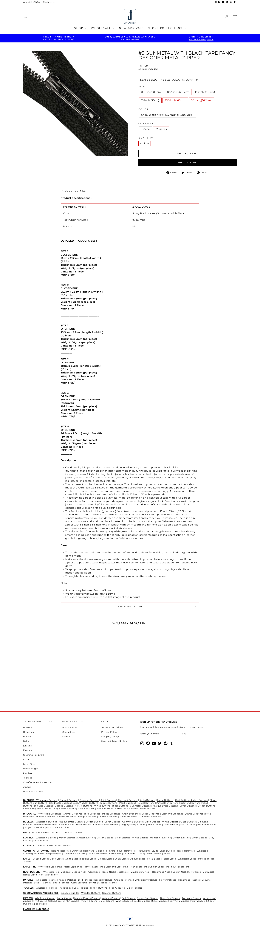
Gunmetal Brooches (150, 816)
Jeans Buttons (148, 808)
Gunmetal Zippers (179, 901)
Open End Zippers (170, 898)
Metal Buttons (165, 800)
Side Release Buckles (45, 824)
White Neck (51, 875)
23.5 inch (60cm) (175, 100)
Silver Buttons (188, 806)
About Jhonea (70, 727)
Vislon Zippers (89, 901)
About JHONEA (31, 2)
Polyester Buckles (34, 827)
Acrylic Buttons (83, 806)
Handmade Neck (161, 872)
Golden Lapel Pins (159, 867)
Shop (79, 28)
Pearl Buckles (187, 824)
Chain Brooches (131, 814)
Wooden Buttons (91, 893)
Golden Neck (179, 872)
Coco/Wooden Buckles (105, 824)
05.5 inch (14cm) (151, 92)
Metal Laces (153, 859)
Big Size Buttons (43, 806)
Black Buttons (120, 806)
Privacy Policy (109, 732)
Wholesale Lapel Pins (50, 867)
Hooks (167, 853)
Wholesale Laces (187, 859)
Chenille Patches (123, 880)
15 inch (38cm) (150, 100)
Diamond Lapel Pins (116, 867)
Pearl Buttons (127, 803)
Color (143, 109)
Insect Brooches (111, 814)
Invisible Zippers (111, 898)
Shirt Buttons (108, 800)
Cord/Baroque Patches (83, 882)
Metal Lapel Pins (73, 867)
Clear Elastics (41, 840)
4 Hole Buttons (86, 808)
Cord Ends (130, 853)
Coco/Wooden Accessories (38, 782)
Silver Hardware (126, 851)
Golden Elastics (181, 837)
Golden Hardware (105, 851)
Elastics (27, 746)
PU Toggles (65, 888)
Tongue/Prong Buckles (133, 824)
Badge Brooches (87, 816)
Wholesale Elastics (46, 837)
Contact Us (49, 2)
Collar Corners (154, 853)
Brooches (28, 732)
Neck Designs (30, 768)
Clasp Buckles (188, 822)
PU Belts (57, 832)
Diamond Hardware (74, 853)
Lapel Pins (28, 764)
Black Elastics (122, 837)
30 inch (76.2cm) (201, 100)
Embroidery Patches (146, 880)
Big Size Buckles (206, 824)
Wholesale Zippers (45, 898)
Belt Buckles (155, 824)
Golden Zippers (142, 901)
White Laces (71, 859)
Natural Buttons (145, 803)
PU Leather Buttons (167, 803)
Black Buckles (152, 822)
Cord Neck (94, 872)
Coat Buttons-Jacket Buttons (191, 800)
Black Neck (37, 875)
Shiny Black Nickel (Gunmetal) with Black (167, 114)
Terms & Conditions (112, 727)
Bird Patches (85, 880)
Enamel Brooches (45, 816)
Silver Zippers (159, 901)
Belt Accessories (60, 851)
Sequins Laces (88, 859)
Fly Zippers (39, 901)
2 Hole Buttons (105, 808)
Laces (26, 759)
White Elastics (140, 837)
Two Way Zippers (191, 898)
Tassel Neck (108, 872)
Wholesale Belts (41, 832)
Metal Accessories (97, 853)
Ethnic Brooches (194, 814)
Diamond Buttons (190, 803)
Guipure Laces (137, 859)
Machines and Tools (34, 791)
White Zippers (124, 901)
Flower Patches (167, 880)
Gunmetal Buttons (140, 806)
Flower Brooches (67, 816)
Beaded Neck (79, 872)
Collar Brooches (150, 814)
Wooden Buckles (70, 893)
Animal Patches (67, 880)
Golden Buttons (206, 806)
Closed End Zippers (147, 898)
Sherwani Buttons (127, 800)
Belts (26, 741)
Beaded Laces (40, 859)
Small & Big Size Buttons (37, 808)
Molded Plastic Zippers (87, 898)
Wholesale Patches (46, 880)
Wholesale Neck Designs (56, 872)
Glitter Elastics (105, 837)
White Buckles (170, 822)
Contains (146, 123)
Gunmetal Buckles (132, 822)
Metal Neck (123, 872)
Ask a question (130, 606)
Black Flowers (63, 845)
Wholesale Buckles (46, 822)
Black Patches (42, 882)
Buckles (27, 736)
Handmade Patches (189, 880)
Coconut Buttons (89, 800)
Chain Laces (121, 859)
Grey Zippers (198, 901)
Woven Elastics (67, 837)
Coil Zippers (128, 898)
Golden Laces (105, 859)
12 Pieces (161, 129)
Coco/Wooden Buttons (85, 803)
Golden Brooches (108, 816)
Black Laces (56, 859)
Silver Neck (194, 872)
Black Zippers (106, 901)
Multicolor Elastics (160, 837)
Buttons (27, 727)
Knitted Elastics (86, 837)
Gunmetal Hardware (83, 851)
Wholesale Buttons (46, 800)
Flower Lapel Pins (94, 867)
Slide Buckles (66, 824)
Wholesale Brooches (49, 814)
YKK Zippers (72, 901)
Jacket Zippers (56, 901)
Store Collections (166, 28)
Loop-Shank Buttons (64, 808)
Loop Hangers (54, 853)
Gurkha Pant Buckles (58, 827)
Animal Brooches (72, 814)
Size (141, 86)
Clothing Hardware (33, 755)
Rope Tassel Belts (73, 832)
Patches (27, 773)
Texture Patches (60, 882)
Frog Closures (117, 888)
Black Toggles (134, 888)
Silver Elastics (199, 837)
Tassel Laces (169, 859)
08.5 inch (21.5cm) (178, 92)
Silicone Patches (107, 882)
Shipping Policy (110, 736)
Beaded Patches (103, 880)
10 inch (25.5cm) (205, 92)
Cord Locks (115, 853)
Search (66, 736)
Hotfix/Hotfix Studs (147, 851)
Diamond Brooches (172, 814)
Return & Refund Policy (114, 741)
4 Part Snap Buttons (126, 808)
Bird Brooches (92, 814)
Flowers (27, 750)
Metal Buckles (83, 824)
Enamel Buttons (68, 800)
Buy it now (187, 162)
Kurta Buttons (147, 800)
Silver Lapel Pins (180, 867)
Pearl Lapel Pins (138, 867)
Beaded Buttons (64, 806)
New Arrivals (131, 28)
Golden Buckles (94, 822)
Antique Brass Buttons (165, 806)
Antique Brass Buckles (71, 822)
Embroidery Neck (140, 872)
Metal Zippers (64, 898)
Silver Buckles (112, 822)
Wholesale (101, 28)
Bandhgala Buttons (60, 803)
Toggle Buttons (108, 803)
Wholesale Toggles (46, 888)
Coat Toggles (80, 888)
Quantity (145, 138)
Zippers (27, 787)
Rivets (140, 853)
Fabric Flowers (45, 845)
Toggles (27, 778)
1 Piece (145, 129)
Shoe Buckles (171, 824)
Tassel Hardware (186, 851)
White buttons (102, 806)
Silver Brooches (129, 816)
